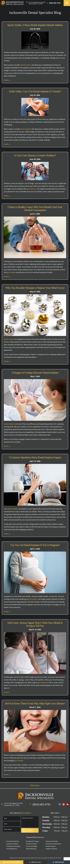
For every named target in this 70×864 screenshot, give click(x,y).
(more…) (7, 80)
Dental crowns (9, 339)
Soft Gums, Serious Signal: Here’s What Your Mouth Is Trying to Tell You (35, 624)
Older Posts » (35, 785)
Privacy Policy (38, 857)
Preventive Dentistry (12, 841)
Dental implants (9, 424)
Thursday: (46, 827)
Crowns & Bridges (31, 846)
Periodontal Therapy (32, 841)
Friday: (45, 831)
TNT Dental (58, 857)
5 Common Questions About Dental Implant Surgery (35, 457)
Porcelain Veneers (31, 844)
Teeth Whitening (31, 849)
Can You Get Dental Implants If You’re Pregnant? (35, 544)
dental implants (25, 65)
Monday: (45, 817)
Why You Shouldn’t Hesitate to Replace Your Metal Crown (35, 287)
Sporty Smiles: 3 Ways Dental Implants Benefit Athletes (35, 24)
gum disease (31, 189)
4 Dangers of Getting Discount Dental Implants (35, 372)
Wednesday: (47, 824)
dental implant (13, 509)
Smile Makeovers (11, 849)
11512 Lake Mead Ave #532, (37, 3)
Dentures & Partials (52, 841)
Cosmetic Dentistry (12, 844)
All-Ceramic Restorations (53, 844)
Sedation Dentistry (51, 849)
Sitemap (32, 857)
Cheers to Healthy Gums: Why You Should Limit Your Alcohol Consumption (35, 208)
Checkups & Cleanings (13, 846)
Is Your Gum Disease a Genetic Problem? (35, 155)
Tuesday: (45, 820)
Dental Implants (51, 846)
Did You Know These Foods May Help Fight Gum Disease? (35, 703)
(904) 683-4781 (55, 3)
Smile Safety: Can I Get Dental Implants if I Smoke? (35, 91)
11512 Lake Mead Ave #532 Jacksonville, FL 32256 (13, 804)
